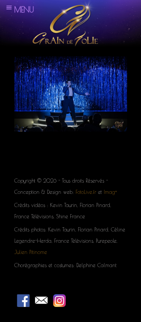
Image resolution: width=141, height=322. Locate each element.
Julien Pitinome (30, 252)
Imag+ (110, 192)
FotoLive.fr (86, 192)
